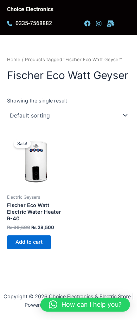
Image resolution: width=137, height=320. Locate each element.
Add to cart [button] (29, 242)
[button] (85, 305)
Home (13, 59)
